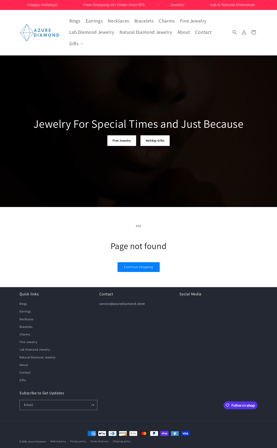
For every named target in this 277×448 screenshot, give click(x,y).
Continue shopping (138, 267)
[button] (76, 43)
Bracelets (25, 327)
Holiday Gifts (155, 140)
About (23, 365)
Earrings (25, 311)
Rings (23, 304)
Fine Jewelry (122, 140)
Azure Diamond (37, 441)
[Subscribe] (92, 405)
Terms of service (99, 441)
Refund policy (58, 441)
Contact (25, 372)
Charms (24, 334)
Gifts (22, 380)
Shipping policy (122, 441)
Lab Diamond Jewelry (34, 349)
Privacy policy (78, 441)
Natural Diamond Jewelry (37, 357)
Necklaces (26, 319)
